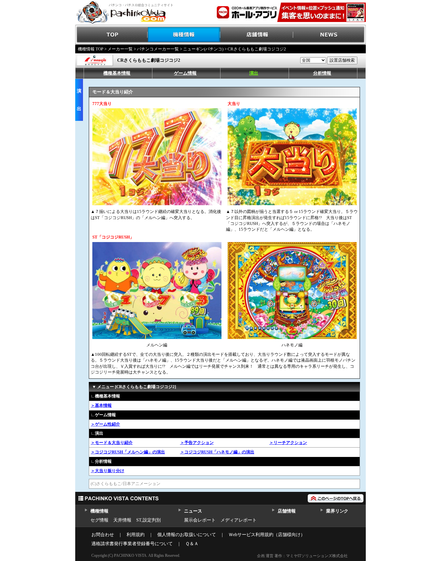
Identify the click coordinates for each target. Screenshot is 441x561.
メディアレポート (239, 520)
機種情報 (184, 35)
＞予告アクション (197, 442)
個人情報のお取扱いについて (186, 534)
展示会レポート (200, 520)
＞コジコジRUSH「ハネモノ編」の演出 (217, 452)
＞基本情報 (101, 405)
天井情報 (122, 520)
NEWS (329, 35)
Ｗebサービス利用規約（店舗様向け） (267, 534)
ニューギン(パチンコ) (203, 49)
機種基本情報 (116, 73)
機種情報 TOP (90, 49)
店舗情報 (257, 35)
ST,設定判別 (148, 520)
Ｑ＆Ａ (192, 543)
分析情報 (322, 73)
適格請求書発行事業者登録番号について (132, 543)
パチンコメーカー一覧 (158, 49)
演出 (253, 73)
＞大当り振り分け (107, 470)
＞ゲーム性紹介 (105, 424)
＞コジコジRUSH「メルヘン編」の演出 (128, 452)
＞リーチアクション (288, 442)
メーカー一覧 (120, 49)
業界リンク (337, 511)
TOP (111, 35)
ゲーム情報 (185, 73)
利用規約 (136, 534)
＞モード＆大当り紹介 (112, 442)
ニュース (193, 511)
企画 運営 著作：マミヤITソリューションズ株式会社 (302, 556)
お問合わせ (102, 534)
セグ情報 (99, 520)
